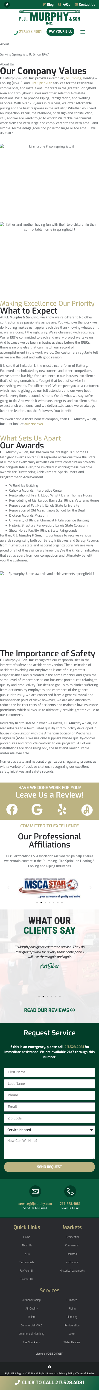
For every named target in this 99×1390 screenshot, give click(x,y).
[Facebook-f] (7, 5)
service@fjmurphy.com (35, 1204)
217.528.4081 (74, 1047)
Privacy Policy (66, 1373)
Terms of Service (85, 1373)
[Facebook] (49, 1367)
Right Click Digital (14, 1373)
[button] (83, 32)
